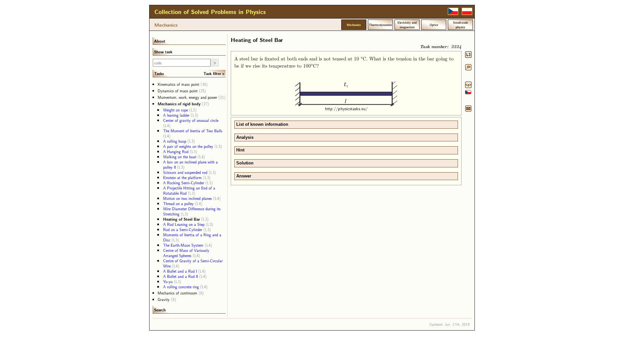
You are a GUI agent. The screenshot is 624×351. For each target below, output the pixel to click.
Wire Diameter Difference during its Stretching (192, 211)
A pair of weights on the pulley (188, 146)
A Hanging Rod (175, 151)
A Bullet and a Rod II (180, 276)
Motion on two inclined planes (187, 198)
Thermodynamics (380, 24)
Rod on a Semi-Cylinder (182, 229)
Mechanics (165, 24)
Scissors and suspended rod (185, 172)
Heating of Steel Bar (181, 219)
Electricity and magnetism (407, 24)
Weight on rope (175, 110)
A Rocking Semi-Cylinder (183, 183)
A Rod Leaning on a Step (183, 224)
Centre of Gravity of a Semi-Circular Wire (193, 263)
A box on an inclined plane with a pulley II (190, 164)
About (159, 41)
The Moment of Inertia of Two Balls (192, 131)
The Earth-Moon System (183, 245)
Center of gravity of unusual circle (190, 120)
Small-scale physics (460, 24)
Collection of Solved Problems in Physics (210, 11)
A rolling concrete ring (181, 287)
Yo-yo (168, 281)
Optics (434, 24)
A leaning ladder (176, 115)
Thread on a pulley (178, 203)
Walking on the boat (179, 157)
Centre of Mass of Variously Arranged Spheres (186, 252)
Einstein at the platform (182, 177)
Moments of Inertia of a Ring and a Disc (192, 237)
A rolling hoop (174, 141)
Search (160, 310)
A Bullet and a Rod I (180, 271)
